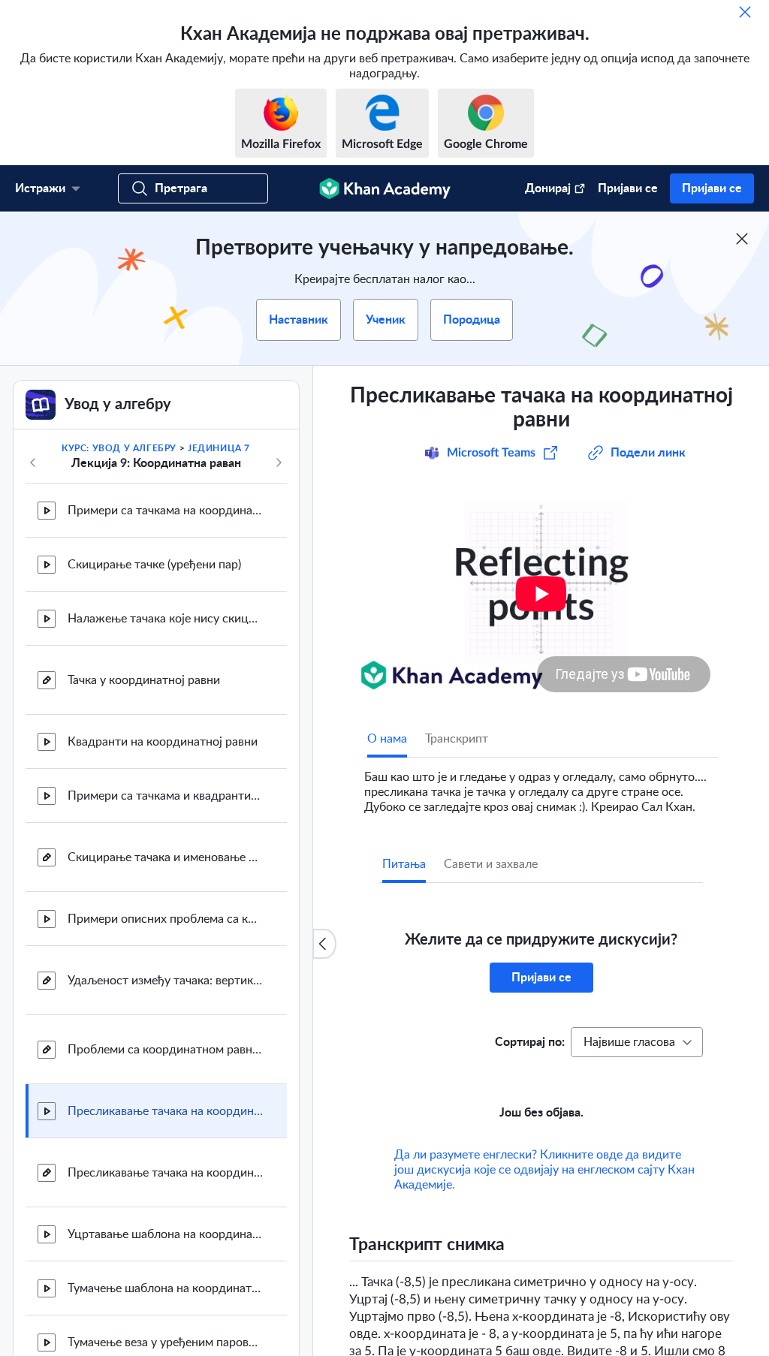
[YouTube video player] (541, 593)
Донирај (548, 188)
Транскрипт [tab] (456, 739)
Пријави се (628, 188)
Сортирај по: (530, 1042)
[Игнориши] (745, 12)
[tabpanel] (541, 786)
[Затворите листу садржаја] (324, 944)
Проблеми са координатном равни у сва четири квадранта (165, 1050)
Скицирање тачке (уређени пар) (154, 565)
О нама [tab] (387, 739)
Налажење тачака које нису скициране (165, 619)
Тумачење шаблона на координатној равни (165, 1288)
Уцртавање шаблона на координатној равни (165, 1234)
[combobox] (637, 1042)
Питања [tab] (404, 864)
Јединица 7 (219, 448)
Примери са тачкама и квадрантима (165, 796)
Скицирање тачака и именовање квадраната (165, 857)
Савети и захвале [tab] (491, 864)
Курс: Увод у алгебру (119, 448)
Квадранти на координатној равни (163, 742)
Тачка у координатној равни (144, 680)
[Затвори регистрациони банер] (742, 239)
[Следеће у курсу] (279, 463)
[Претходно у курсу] (33, 463)
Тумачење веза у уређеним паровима (165, 1342)
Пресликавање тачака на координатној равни (165, 1111)
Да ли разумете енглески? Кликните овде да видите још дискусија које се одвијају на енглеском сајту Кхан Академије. (544, 1170)
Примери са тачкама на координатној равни (165, 511)
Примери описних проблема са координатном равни (165, 919)
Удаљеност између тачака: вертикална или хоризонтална (165, 981)
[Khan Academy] (385, 188)
